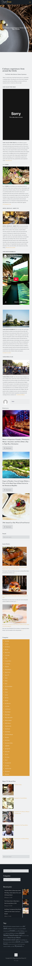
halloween (8, 933)
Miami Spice (7, 714)
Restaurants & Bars (9, 743)
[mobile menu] (30, 2)
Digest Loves (7, 672)
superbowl (5, 946)
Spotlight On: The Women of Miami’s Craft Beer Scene (21, 812)
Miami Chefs (24, 935)
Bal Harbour (7, 646)
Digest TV (7, 675)
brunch (17, 926)
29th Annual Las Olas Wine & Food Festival (15, 523)
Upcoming (7, 765)
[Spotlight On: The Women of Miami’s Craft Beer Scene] (8, 816)
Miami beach (8, 935)
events (12, 930)
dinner (6, 678)
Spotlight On (7, 748)
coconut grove (15, 928)
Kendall (6, 700)
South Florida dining (21, 944)
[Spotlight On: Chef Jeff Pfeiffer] (8, 803)
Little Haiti (7, 706)
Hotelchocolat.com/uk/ (10, 247)
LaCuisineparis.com (7, 204)
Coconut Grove (8, 661)
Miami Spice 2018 (8, 717)
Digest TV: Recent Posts (9, 781)
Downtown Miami (8, 686)
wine (13, 946)
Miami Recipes (12, 937)
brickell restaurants (12, 926)
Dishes (6, 680)
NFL (20, 939)
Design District (8, 669)
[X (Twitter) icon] (16, 960)
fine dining (21, 931)
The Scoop (7, 757)
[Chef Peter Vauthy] (8, 789)
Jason (13, 401)
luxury (17, 933)
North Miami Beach (9, 734)
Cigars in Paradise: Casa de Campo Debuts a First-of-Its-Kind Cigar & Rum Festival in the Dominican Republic (15, 483)
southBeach (22, 942)
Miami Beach (7, 712)
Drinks (6, 689)
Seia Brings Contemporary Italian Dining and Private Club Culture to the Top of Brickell (15, 625)
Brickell (6, 649)
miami (22, 932)
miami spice (15, 939)
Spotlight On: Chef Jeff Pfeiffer (20, 798)
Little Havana (7, 709)
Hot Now (6, 697)
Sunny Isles (7, 751)
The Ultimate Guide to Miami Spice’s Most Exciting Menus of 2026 (14, 596)
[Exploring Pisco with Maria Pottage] (8, 843)
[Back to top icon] (16, 954)
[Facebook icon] (14, 960)
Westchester (7, 771)
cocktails (9, 928)
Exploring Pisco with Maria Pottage (21, 838)
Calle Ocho (7, 655)
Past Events (7, 740)
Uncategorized (8, 762)
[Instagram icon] (17, 960)
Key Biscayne (7, 703)
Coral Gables (7, 663)
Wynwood (7, 774)
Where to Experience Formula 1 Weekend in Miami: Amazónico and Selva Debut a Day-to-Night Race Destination (15, 441)
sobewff (17, 942)
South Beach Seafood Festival (12, 944)
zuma (23, 946)
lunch (14, 933)
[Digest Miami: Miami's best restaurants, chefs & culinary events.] (6, 2)
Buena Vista (7, 652)
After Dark (7, 641)
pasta (26, 939)
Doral (6, 683)
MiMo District (8, 723)
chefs (5, 928)
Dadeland (7, 666)
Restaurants (5, 942)
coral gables (20, 928)
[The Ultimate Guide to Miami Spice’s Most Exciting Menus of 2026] (14, 585)
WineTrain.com (9, 160)
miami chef (18, 935)
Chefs (6, 658)
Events (6, 692)
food (24, 931)
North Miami (7, 731)
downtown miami (6, 931)
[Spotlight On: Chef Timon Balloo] (8, 830)
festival (16, 931)
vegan (11, 946)
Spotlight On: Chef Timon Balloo (21, 825)
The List (6, 754)
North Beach (7, 729)
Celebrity (20, 926)
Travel (6, 760)
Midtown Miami (8, 720)
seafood (9, 942)
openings (23, 940)
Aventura (7, 644)
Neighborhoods (8, 726)
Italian (11, 933)
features (6, 695)
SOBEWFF (7, 745)
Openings (7, 737)
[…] (15, 572)
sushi (8, 946)
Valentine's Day (8, 768)
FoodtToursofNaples (20, 394)
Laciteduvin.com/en (7, 352)
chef (24, 926)
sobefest (13, 942)
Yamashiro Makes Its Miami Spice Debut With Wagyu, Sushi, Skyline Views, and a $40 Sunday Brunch (14, 567)
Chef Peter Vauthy (18, 784)
